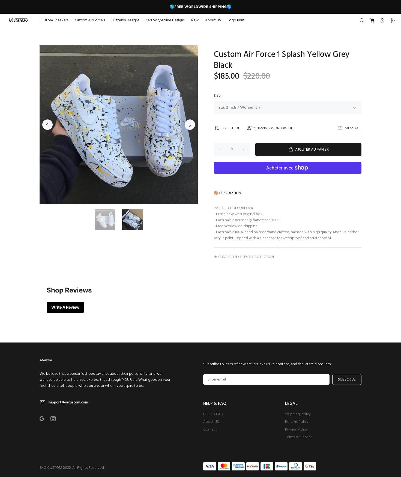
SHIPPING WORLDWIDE (273, 128)
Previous (47, 124)
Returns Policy (297, 422)
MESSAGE (353, 128)
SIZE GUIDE (231, 128)
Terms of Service (299, 437)
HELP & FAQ (213, 414)
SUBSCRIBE (347, 379)
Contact (210, 429)
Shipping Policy (298, 414)
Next (190, 124)
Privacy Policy (296, 429)
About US (211, 422)
